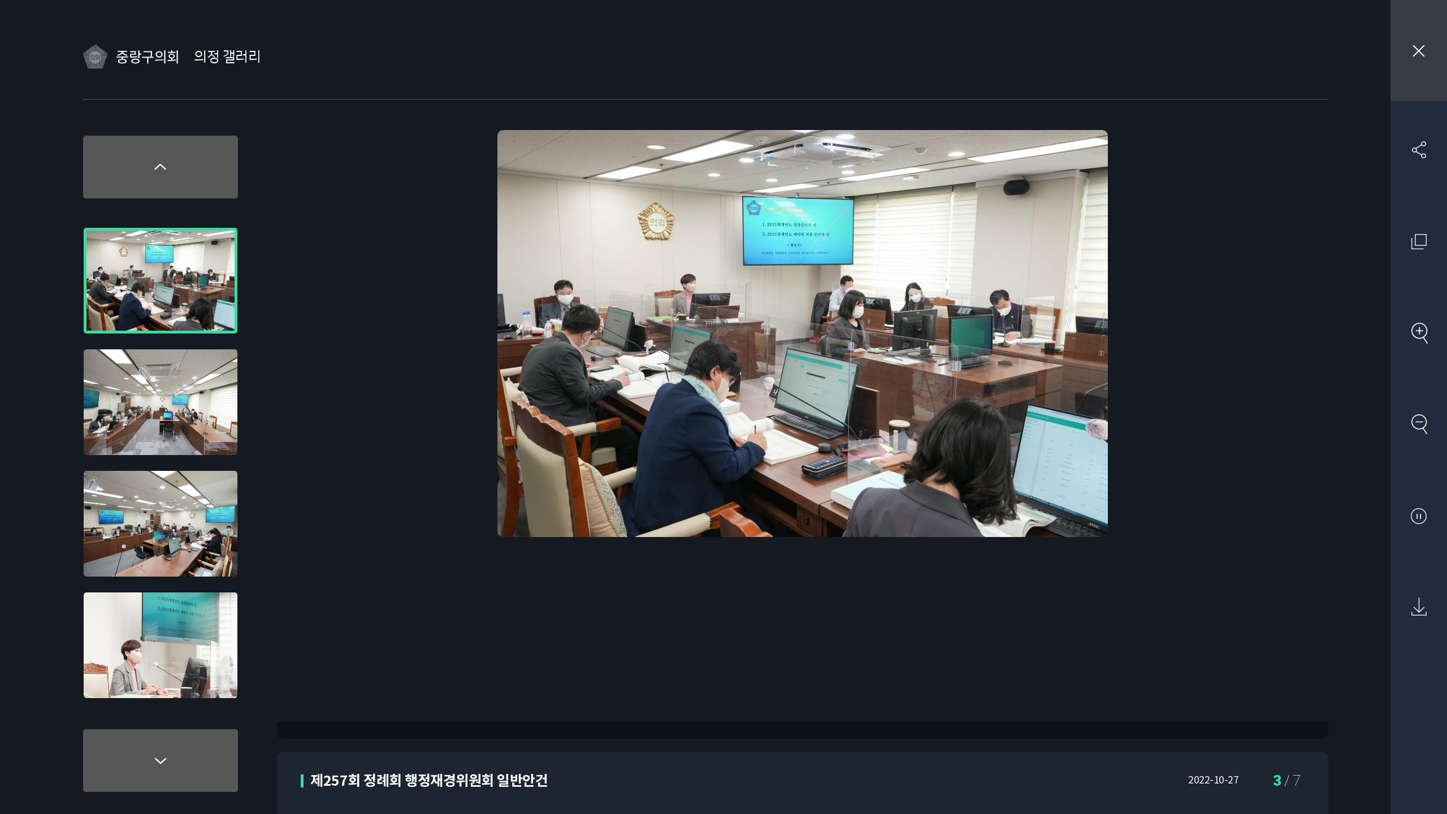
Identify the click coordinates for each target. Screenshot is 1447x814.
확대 (1419, 333)
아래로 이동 (160, 760)
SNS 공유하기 (1419, 150)
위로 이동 (160, 167)
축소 (1419, 424)
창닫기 (1418, 50)
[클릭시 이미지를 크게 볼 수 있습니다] (160, 281)
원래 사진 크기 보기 (1419, 241)
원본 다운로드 (1419, 607)
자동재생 (1419, 515)
